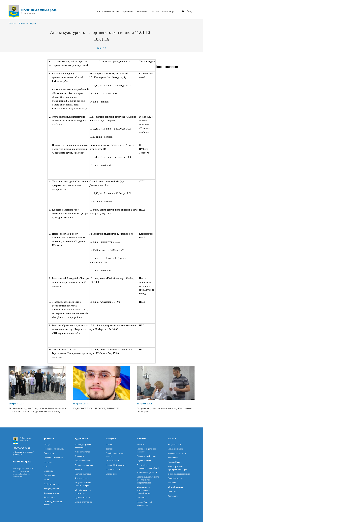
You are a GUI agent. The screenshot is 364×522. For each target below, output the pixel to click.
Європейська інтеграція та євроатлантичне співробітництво (148, 479)
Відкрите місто (81, 438)
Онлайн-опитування (83, 501)
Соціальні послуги (52, 484)
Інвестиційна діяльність (147, 472)
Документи (79, 456)
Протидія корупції (82, 497)
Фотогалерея (173, 457)
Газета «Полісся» (113, 460)
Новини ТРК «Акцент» (116, 465)
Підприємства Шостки (146, 456)
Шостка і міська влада (108, 11)
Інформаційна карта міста (179, 473)
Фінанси (78, 469)
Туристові (172, 491)
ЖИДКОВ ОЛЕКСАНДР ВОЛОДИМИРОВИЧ (96, 408)
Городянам (127, 11)
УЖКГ (46, 479)
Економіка (142, 11)
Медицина (48, 470)
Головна (12, 23)
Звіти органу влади (83, 451)
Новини (109, 444)
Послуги (155, 11)
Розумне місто (50, 475)
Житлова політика (82, 478)
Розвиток (141, 444)
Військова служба (51, 492)
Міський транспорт (176, 487)
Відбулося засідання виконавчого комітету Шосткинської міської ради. (164, 410)
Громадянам (49, 438)
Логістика (172, 482)
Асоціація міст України (22, 462)
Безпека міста (49, 497)
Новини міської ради (27, 23)
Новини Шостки (113, 469)
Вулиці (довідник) (175, 478)
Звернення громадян (83, 460)
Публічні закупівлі (83, 473)
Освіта (46, 466)
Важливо (109, 448)
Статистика (141, 497)
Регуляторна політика (84, 465)
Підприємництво (144, 460)
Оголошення (111, 473)
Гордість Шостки (175, 462)
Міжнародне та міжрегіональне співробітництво (144, 490)
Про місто (172, 438)
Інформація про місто (177, 453)
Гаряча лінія (49, 453)
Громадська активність (53, 457)
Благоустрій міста (51, 488)
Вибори (47, 444)
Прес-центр (168, 11)
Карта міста (172, 495)
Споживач (48, 462)
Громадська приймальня (54, 448)
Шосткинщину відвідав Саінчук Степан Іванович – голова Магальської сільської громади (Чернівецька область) (37, 410)
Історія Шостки (174, 444)
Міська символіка (175, 448)
